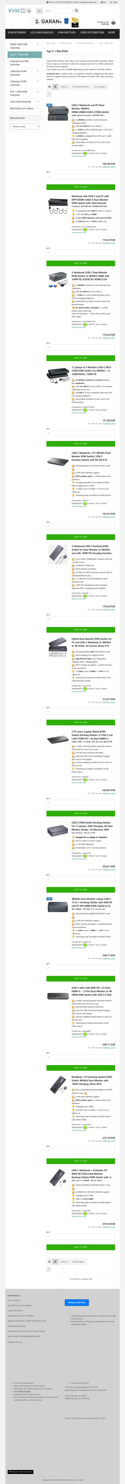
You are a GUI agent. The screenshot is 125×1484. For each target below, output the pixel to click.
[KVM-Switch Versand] (20, 11)
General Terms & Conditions (20, 1305)
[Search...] (76, 11)
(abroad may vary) (79, 156)
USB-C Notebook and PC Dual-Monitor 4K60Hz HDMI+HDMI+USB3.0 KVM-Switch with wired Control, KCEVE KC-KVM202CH (90, 112)
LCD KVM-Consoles (42, 32)
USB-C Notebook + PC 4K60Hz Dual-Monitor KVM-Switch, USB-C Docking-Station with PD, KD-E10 (91, 456)
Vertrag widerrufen (77, 1302)
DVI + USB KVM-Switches (18, 93)
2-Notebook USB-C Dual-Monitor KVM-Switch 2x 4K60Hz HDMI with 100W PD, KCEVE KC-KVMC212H (90, 276)
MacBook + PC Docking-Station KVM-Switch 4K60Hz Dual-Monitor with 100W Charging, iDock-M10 (92, 1080)
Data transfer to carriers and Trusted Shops (26, 1331)
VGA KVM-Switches (20, 101)
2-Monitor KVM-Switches (18, 73)
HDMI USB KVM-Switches (19, 46)
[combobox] (64, 87)
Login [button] (114, 2)
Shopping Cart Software (52, 1480)
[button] (103, 2)
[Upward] (116, 1483)
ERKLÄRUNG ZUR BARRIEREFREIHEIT (24, 1336)
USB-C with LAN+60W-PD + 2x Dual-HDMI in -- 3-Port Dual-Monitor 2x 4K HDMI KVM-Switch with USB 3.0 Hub (92, 991)
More (111, 32)
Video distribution (92, 32)
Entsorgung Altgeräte (17, 1326)
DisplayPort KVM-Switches (19, 63)
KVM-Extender (17, 32)
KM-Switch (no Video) (21, 108)
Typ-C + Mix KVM (19, 54)
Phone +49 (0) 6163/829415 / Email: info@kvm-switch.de (72, 2)
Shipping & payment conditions (21, 1316)
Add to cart (80, 187)
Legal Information (15, 1310)
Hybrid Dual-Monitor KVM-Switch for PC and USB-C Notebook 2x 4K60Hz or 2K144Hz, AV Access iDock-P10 (92, 642)
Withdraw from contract (20, 1472)
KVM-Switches (67, 32)
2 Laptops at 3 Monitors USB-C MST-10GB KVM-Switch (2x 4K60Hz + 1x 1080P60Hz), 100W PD (92, 371)
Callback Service (15, 1342)
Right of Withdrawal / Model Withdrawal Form (27, 1321)
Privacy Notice (14, 1300)
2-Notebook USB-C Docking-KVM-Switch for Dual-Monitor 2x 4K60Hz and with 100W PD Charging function (92, 550)
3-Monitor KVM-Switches (18, 83)
